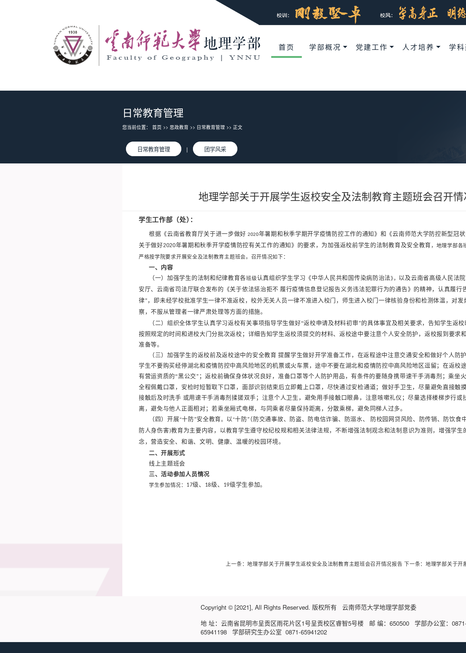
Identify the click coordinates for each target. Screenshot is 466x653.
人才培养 (418, 46)
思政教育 (179, 127)
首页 (287, 46)
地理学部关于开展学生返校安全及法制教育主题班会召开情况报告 (324, 563)
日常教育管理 (211, 127)
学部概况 (325, 46)
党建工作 (372, 46)
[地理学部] (156, 44)
